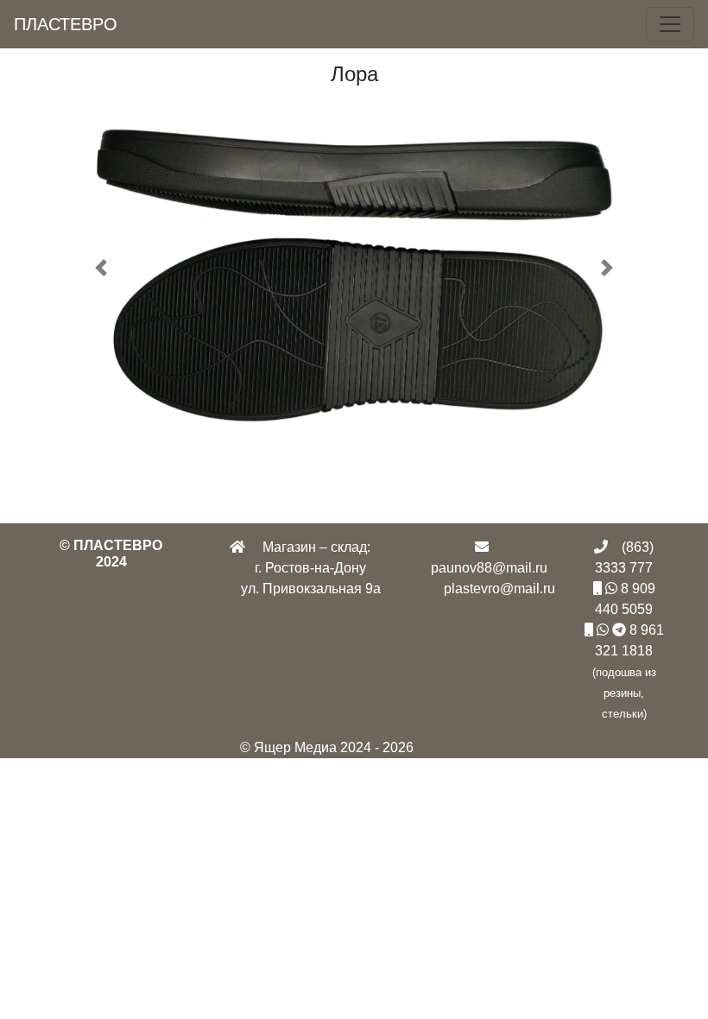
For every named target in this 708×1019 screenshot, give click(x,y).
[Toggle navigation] (670, 24)
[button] (101, 267)
